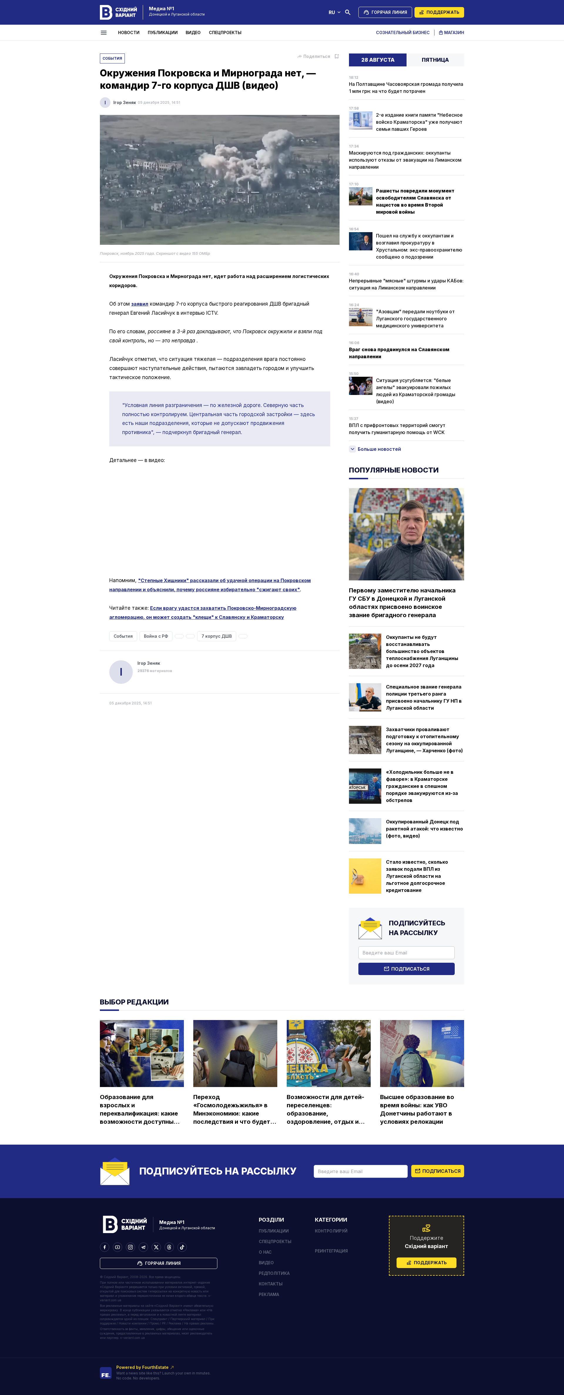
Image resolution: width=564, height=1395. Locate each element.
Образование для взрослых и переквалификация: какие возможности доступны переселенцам (139, 1109)
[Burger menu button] (104, 32)
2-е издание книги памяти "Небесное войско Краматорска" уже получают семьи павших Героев (419, 122)
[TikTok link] (182, 1247)
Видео (193, 32)
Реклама (269, 1294)
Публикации (163, 32)
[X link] (156, 1247)
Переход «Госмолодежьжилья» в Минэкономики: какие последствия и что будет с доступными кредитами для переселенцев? (234, 1109)
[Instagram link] (130, 1247)
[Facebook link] (104, 1247)
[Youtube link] (117, 1247)
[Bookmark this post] (337, 56)
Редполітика (274, 1273)
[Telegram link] (143, 1247)
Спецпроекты (225, 32)
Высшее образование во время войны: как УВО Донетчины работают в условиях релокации (417, 1109)
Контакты (271, 1283)
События (112, 58)
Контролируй (331, 1230)
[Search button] (347, 12)
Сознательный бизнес (403, 32)
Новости (129, 32)
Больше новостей (379, 449)
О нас (265, 1252)
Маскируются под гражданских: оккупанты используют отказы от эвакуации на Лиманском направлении (405, 160)
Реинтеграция (331, 1250)
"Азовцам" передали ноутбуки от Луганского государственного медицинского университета (415, 319)
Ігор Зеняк (124, 102)
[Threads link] (169, 1247)
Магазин (454, 32)
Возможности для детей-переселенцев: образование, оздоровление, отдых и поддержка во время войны (325, 1109)
